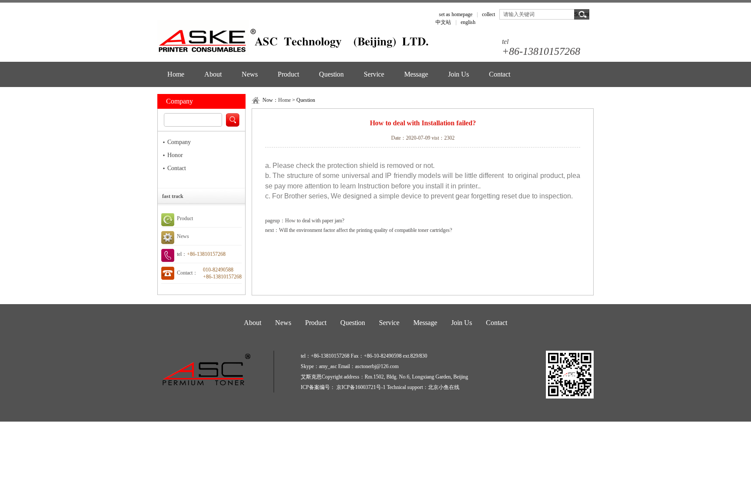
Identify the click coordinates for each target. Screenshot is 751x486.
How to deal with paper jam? (314, 221)
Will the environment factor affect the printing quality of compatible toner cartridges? (365, 230)
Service (374, 74)
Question (331, 74)
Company (179, 142)
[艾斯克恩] (294, 39)
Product (288, 74)
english (468, 22)
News (250, 74)
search (232, 120)
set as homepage (455, 14)
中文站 (443, 22)
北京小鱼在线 (443, 387)
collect (488, 14)
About (213, 74)
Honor (175, 155)
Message (416, 74)
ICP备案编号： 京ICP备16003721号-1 (344, 387)
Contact (499, 74)
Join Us (458, 74)
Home (175, 74)
